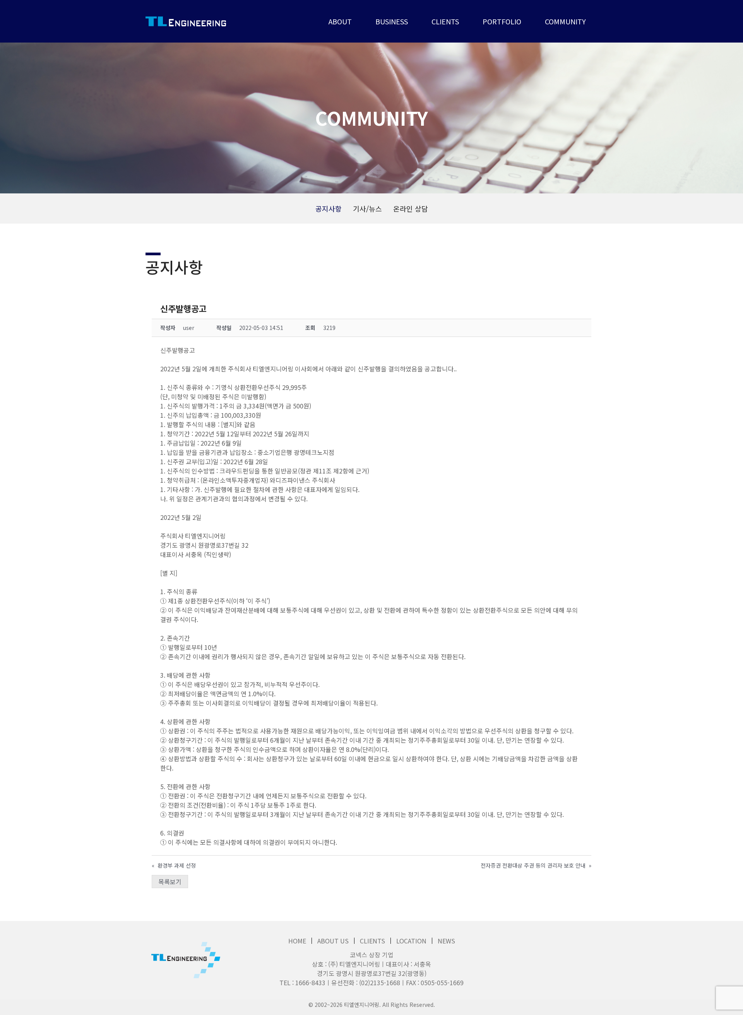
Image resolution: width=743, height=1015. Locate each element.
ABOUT (340, 21)
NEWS (446, 941)
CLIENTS (445, 21)
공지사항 (328, 208)
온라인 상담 (410, 208)
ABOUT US (333, 941)
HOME (297, 941)
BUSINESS (391, 21)
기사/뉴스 (367, 208)
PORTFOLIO (502, 21)
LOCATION (411, 941)
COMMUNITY (565, 21)
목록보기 (169, 881)
